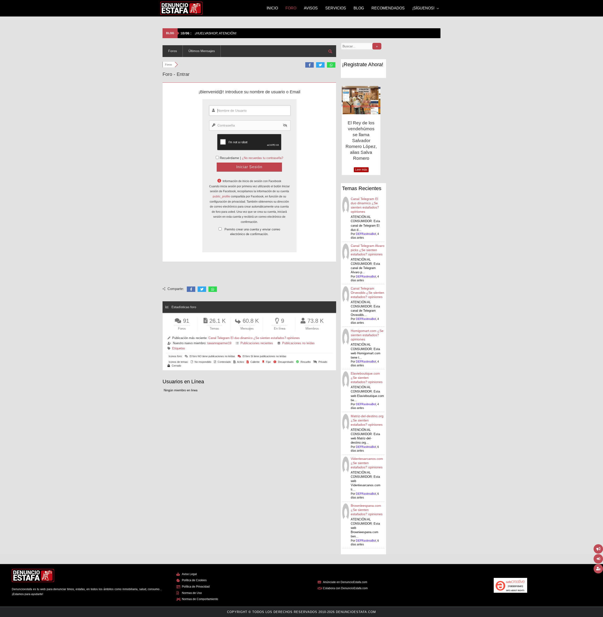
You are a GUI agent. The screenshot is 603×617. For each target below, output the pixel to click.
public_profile (221, 196)
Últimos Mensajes (201, 51)
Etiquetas (178, 348)
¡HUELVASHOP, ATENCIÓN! (208, 33)
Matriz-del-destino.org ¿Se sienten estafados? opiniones (367, 420)
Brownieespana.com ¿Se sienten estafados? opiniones (367, 510)
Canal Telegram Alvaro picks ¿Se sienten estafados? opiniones (367, 250)
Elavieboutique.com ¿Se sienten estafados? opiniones (367, 378)
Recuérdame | (231, 158)
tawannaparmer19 (219, 343)
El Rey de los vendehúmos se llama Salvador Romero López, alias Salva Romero (361, 140)
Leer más (361, 169)
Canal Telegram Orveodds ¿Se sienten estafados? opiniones (367, 292)
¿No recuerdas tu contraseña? (262, 158)
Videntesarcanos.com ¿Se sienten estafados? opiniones (367, 463)
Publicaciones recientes (256, 343)
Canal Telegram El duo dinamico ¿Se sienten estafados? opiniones (254, 338)
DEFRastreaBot (366, 234)
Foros (172, 51)
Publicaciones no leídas (298, 343)
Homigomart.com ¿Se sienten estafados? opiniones (367, 335)
